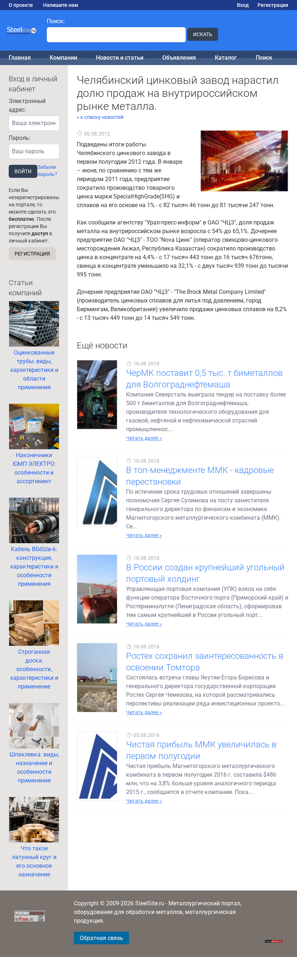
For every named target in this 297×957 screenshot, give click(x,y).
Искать (202, 34)
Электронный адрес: (27, 105)
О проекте (21, 5)
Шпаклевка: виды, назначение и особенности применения (34, 767)
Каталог (226, 57)
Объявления (179, 57)
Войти (23, 171)
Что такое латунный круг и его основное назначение (34, 861)
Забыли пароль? (47, 170)
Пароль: (19, 137)
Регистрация (273, 5)
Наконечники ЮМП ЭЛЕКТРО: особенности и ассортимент (34, 468)
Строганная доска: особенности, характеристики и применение (34, 669)
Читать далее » (144, 438)
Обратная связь (101, 938)
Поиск (264, 57)
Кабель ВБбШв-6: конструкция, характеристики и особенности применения (34, 566)
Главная (20, 57)
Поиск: (56, 21)
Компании (63, 57)
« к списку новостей (100, 117)
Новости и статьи (119, 57)
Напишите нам (60, 5)
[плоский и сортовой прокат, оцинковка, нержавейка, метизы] (22, 30)
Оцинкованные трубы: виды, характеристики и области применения (34, 370)
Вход (243, 5)
